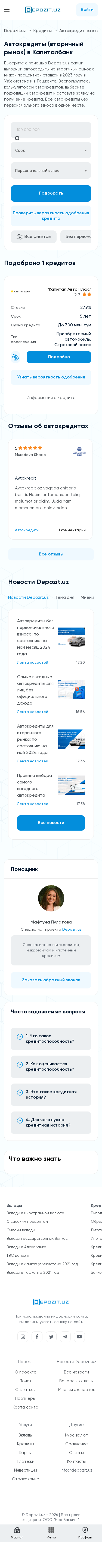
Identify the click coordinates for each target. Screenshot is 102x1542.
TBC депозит (18, 1256)
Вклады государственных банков (37, 1239)
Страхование (25, 1479)
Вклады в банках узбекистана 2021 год (42, 1264)
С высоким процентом (27, 1222)
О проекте (25, 1372)
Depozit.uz (15, 31)
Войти (87, 10)
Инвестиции (25, 1470)
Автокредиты (27, 530)
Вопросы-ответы (76, 1381)
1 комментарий (72, 530)
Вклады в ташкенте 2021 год (33, 1273)
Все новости (51, 823)
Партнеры (25, 1398)
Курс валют (76, 1435)
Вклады (25, 1435)
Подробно (59, 357)
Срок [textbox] (20, 150)
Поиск (25, 1381)
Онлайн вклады (21, 1230)
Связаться (25, 1390)
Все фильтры (37, 237)
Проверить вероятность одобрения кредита (51, 216)
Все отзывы (51, 554)
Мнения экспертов (76, 1390)
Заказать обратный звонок (51, 980)
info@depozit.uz (76, 1470)
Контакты (76, 1462)
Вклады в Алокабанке (26, 1247)
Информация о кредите (51, 398)
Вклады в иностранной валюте (35, 1213)
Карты (25, 1453)
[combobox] (51, 150)
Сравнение (76, 1444)
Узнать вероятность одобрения (51, 377)
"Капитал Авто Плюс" (69, 289)
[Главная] (43, 10)
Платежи (25, 1462)
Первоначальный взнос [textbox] (37, 171)
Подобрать (51, 193)
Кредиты (42, 31)
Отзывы (76, 1453)
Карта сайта (25, 1407)
